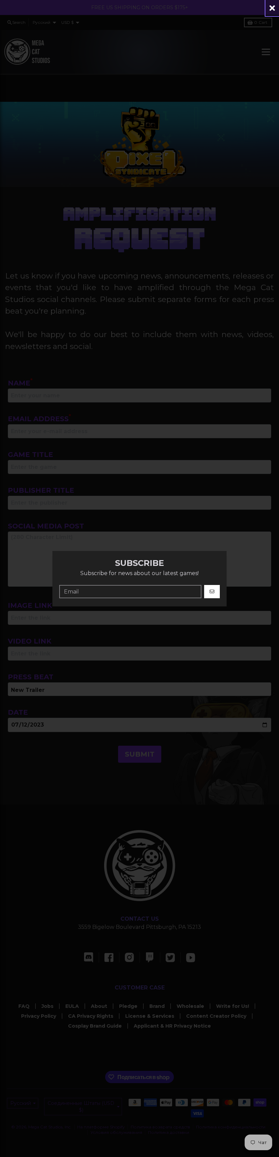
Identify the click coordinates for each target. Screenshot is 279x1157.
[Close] (272, 8)
